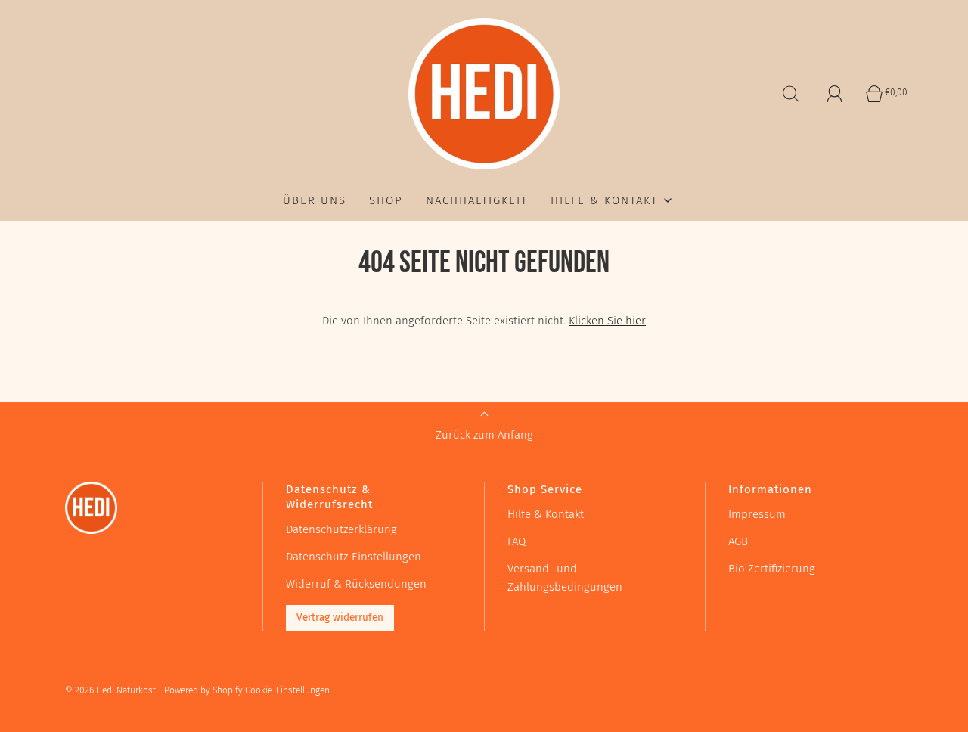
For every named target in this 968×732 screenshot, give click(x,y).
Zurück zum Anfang (484, 435)
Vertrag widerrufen (339, 617)
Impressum (757, 514)
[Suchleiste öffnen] (791, 94)
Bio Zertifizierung (771, 568)
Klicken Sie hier (607, 320)
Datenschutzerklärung (341, 529)
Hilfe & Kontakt (545, 514)
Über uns (314, 200)
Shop (386, 200)
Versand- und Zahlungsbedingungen (564, 578)
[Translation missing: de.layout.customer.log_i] (835, 93)
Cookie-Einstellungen (287, 690)
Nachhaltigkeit (477, 200)
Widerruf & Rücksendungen (356, 584)
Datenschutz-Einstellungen (353, 556)
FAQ (516, 541)
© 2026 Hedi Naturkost (110, 690)
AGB (738, 541)
